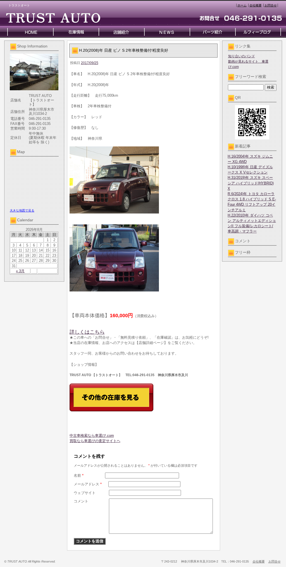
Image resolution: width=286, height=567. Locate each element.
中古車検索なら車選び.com (92, 435)
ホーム (242, 5)
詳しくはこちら (87, 332)
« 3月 (20, 271)
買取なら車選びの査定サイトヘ (95, 441)
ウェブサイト (85, 493)
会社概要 (255, 5)
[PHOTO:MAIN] (144, 179)
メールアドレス (88, 484)
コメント (81, 501)
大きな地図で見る (22, 210)
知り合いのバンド (241, 56)
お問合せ (270, 5)
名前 (79, 475)
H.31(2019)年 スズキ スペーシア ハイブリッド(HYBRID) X (251, 182)
